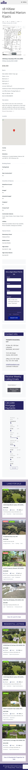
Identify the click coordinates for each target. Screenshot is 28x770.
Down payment (12, 425)
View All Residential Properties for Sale (14, 758)
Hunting (17, 543)
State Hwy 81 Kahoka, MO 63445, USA (13, 600)
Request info (14, 318)
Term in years (12, 433)
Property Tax (13, 447)
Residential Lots (10, 606)
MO (7, 21)
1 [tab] (11, 533)
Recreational (5, 717)
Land (3, 21)
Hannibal (13, 21)
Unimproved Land (18, 606)
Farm (13, 543)
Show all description (7, 111)
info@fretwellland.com (12, 364)
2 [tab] (12, 533)
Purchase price (12, 418)
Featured (5, 521)
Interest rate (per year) (13, 441)
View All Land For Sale (14, 617)
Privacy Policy (16, 314)
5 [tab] (16, 533)
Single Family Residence (18, 514)
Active (7, 76)
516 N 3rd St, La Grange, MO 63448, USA (14, 740)
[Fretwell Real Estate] (4, 2)
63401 (18, 21)
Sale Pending (12, 725)
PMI (11, 461)
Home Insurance (12, 454)
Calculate (14, 468)
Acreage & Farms (6, 543)
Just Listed (6, 489)
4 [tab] (15, 533)
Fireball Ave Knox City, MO (10, 536)
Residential (9, 514)
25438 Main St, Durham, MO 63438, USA (14, 645)
